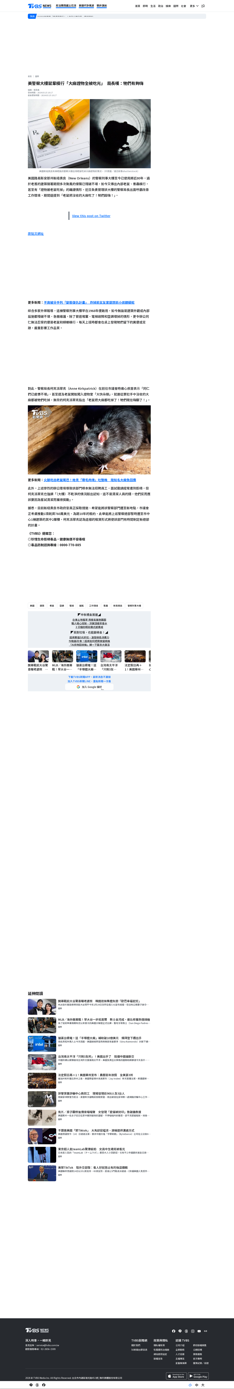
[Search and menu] (203, 6)
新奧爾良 (117, 605)
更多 (193, 6)
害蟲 (105, 605)
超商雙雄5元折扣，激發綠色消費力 (89, 637)
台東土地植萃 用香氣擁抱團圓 (89, 620)
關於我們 (135, 1345)
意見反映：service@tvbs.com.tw (42, 1345)
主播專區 (180, 1358)
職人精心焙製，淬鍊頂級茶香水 (89, 623)
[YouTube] (199, 1331)
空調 (62, 605)
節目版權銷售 (199, 1345)
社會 (183, 6)
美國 (32, 605)
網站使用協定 (160, 1354)
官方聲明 (197, 1358)
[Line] (180, 1331)
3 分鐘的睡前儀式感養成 (89, 627)
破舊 (81, 605)
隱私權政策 (159, 1345)
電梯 (71, 605)
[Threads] (186, 1331)
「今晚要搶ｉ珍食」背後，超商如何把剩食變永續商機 (64, 16)
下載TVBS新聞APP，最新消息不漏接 (89, 677)
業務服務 (197, 1354)
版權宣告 (158, 1358)
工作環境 (93, 605)
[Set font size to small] (190, 1385)
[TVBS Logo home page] (39, 6)
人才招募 (180, 1354)
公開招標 (197, 1349)
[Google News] (205, 1331)
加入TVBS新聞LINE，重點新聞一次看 (89, 681)
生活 (153, 6)
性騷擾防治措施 (161, 1349)
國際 (175, 6)
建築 (42, 605)
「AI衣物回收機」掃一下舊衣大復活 (89, 645)
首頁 (137, 6)
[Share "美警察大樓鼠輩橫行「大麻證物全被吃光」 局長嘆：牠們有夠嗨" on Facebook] (43, 1385)
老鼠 (52, 605)
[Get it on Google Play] (198, 1375)
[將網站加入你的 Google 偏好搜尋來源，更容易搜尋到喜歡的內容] (89, 687)
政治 (160, 6)
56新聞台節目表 (139, 1349)
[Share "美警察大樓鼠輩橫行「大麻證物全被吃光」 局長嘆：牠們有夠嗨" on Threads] (37, 1385)
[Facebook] (173, 1331)
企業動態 (180, 1349)
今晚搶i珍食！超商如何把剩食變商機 (89, 641)
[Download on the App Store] (176, 1375)
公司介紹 (180, 1345)
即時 (145, 6)
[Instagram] (193, 1331)
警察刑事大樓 (134, 605)
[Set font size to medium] (196, 1385)
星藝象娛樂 (181, 1363)
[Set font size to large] (203, 1385)
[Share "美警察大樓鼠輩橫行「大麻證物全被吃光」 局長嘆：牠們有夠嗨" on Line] (31, 1385)
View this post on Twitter (91, 215)
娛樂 (168, 6)
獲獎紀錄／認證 (201, 1363)
